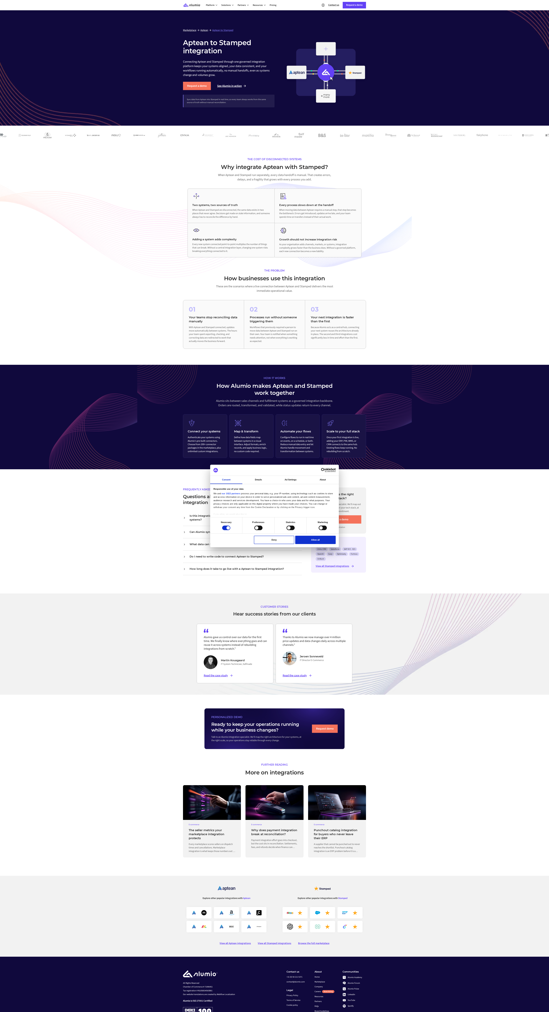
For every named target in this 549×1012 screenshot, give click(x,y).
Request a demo (197, 86)
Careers (324, 991)
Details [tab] (258, 479)
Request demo (325, 729)
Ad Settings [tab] (291, 479)
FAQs (317, 1006)
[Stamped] (322, 890)
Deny (274, 540)
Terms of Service (293, 1000)
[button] (212, 5)
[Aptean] (226, 890)
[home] (193, 5)
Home (317, 977)
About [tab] (323, 479)
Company (319, 986)
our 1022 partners (231, 493)
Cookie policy (292, 1005)
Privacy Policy (292, 995)
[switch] (258, 528)
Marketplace (320, 981)
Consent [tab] (226, 479)
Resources (319, 996)
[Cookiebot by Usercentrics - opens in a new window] (323, 470)
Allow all (315, 540)
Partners (318, 1001)
